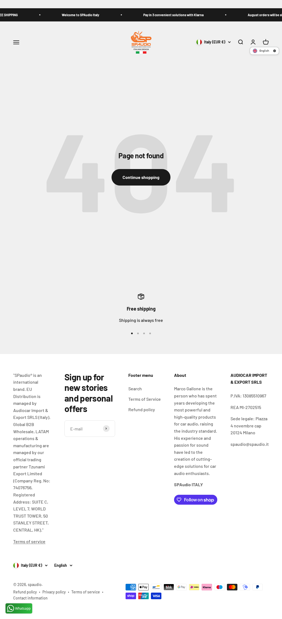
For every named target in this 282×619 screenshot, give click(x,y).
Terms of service (29, 541)
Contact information (30, 598)
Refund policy (141, 409)
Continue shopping (141, 177)
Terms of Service (144, 399)
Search (135, 388)
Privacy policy (54, 592)
